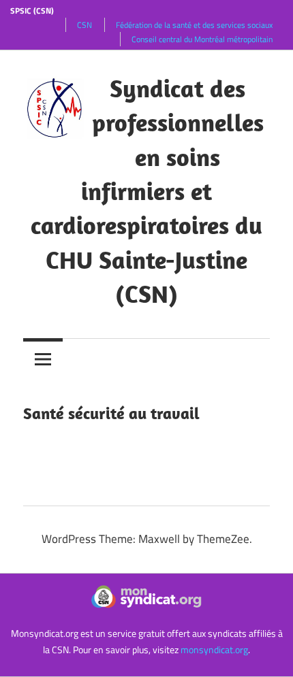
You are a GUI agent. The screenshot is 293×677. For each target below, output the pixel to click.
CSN (84, 24)
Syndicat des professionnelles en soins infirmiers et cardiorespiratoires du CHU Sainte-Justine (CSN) (147, 191)
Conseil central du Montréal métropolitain (202, 39)
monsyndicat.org (214, 649)
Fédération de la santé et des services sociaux (194, 24)
